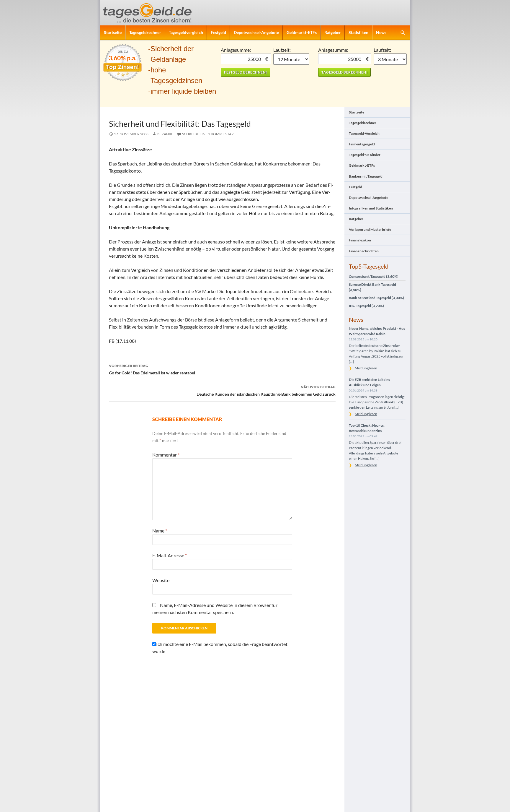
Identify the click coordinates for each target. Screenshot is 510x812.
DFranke (165, 134)
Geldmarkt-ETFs (302, 32)
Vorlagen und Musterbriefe (370, 229)
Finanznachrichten (364, 251)
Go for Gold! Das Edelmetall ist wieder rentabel (152, 369)
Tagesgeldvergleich (186, 32)
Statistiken (358, 32)
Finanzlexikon (360, 240)
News (381, 32)
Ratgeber (332, 32)
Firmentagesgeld (362, 144)
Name (159, 530)
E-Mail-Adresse (169, 555)
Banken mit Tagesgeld (365, 176)
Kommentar (165, 454)
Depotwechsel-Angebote (256, 32)
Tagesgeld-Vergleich (364, 133)
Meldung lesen (366, 368)
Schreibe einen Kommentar (208, 134)
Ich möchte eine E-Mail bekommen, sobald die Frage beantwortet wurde (219, 647)
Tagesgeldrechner (145, 32)
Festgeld (218, 32)
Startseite (113, 32)
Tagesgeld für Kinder (364, 154)
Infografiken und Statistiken (371, 208)
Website (160, 580)
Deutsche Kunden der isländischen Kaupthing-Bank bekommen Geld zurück (266, 391)
